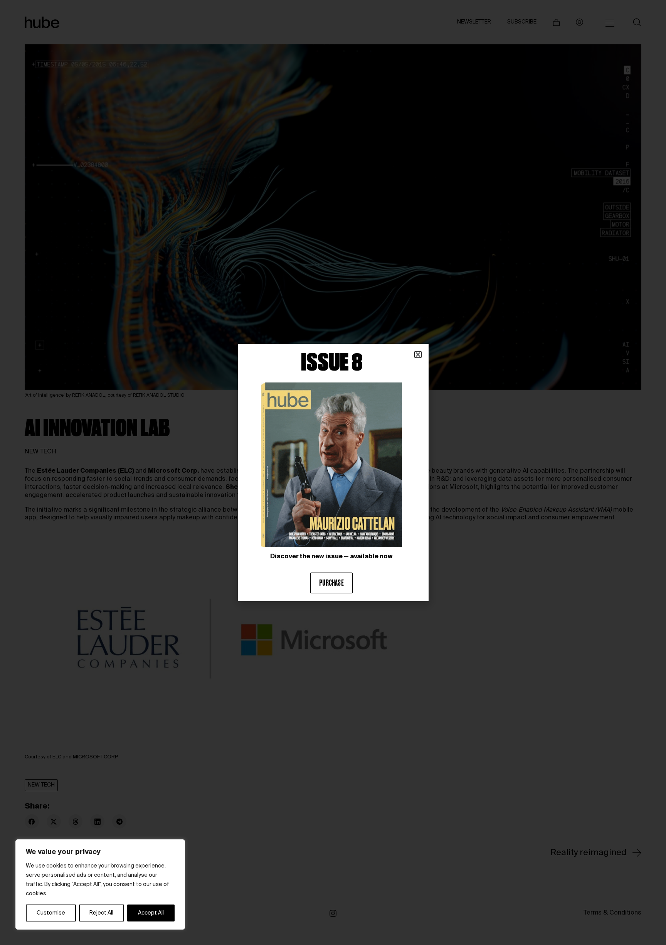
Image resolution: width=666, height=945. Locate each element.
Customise (51, 913)
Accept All (151, 913)
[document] (333, 472)
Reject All (101, 913)
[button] (418, 354)
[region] (100, 884)
